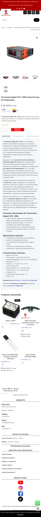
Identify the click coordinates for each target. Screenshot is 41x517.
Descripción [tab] (6, 136)
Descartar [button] (20, 514)
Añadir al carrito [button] (2, 326)
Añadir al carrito (17, 129)
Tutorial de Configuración (29, 280)
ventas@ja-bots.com (8, 422)
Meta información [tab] (32, 136)
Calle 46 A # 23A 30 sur (9, 406)
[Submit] (36, 20)
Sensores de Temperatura (15, 285)
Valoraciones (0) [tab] (18, 136)
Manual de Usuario (15, 280)
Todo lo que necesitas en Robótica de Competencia (23, 506)
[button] (37, 38)
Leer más (22, 330)
